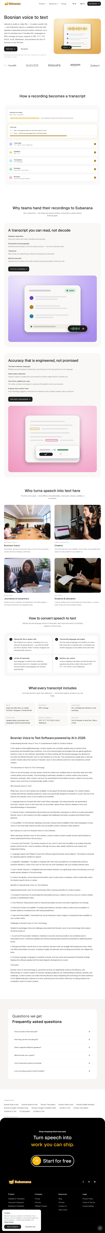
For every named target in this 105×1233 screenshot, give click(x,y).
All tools (61, 1202)
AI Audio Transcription (81, 1108)
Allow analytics (12, 1227)
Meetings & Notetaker (16, 1206)
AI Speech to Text (10, 1111)
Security (38, 1202)
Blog (60, 1199)
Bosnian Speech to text (30, 1104)
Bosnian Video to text (66, 1104)
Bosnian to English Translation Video (44, 1108)
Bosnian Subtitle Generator (85, 1104)
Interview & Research (16, 1202)
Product (42, 4)
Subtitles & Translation (16, 1199)
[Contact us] (100, 1228)
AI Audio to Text (64, 1108)
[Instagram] (83, 1182)
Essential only (30, 1227)
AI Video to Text (38, 1111)
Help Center (63, 1210)
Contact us (63, 1206)
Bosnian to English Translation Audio (16, 1108)
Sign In (82, 4)
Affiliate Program (41, 1206)
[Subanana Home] (13, 4)
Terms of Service (88, 1202)
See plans (24, 49)
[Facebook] (89, 1182)
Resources (53, 4)
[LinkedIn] (95, 1182)
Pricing (63, 4)
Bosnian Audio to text (11, 1104)
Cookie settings (88, 1206)
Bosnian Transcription (48, 1104)
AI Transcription (25, 1111)
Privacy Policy (87, 1199)
